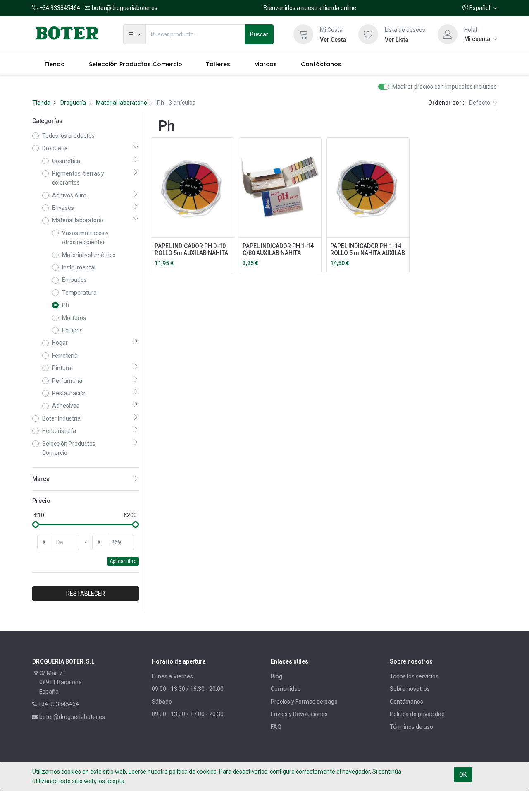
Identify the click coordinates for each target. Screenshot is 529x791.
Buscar (259, 34)
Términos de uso (411, 727)
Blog (276, 676)
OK (463, 774)
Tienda (41, 102)
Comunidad (286, 688)
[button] (479, 7)
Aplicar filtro (123, 561)
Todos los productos (68, 135)
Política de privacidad (417, 714)
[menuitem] (54, 64)
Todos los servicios (414, 676)
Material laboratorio (121, 102)
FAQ (276, 727)
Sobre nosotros (410, 688)
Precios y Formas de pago (304, 701)
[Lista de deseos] (368, 34)
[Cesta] (303, 34)
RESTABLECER (85, 593)
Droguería (73, 102)
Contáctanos (406, 701)
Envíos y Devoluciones (299, 714)
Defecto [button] (480, 102)
